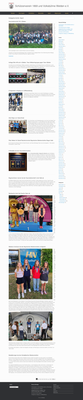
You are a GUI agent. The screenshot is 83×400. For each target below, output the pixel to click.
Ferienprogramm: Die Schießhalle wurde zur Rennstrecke (41, 387)
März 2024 (60, 65)
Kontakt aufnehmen (56, 387)
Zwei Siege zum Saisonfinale (16, 118)
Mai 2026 (60, 41)
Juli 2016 (60, 168)
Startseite (13, 13)
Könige (60, 196)
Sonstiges (60, 191)
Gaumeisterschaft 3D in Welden (17, 21)
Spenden (66, 13)
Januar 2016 (61, 175)
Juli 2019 (60, 120)
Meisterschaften (62, 197)
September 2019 (61, 117)
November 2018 (61, 131)
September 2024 (61, 59)
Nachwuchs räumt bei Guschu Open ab (19, 193)
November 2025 (61, 46)
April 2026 (60, 43)
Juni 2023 (60, 76)
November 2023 (61, 70)
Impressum (55, 390)
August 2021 (61, 97)
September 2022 (61, 86)
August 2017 (61, 152)
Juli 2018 (60, 136)
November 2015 (61, 178)
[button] (72, 13)
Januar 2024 (61, 67)
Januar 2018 (61, 144)
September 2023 (61, 73)
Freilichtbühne (31, 13)
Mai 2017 (60, 157)
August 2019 (61, 118)
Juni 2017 (60, 155)
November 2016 (61, 165)
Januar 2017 (61, 162)
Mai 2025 (60, 49)
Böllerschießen (61, 184)
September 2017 (61, 151)
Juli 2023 (60, 75)
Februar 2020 (61, 109)
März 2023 (60, 80)
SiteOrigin (43, 397)
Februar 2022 (61, 91)
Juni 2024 (60, 62)
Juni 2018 (60, 138)
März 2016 (60, 172)
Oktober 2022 (61, 84)
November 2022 (61, 83)
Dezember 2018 (61, 130)
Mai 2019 (60, 122)
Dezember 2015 (61, 176)
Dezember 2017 (61, 146)
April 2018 (60, 139)
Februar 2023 (61, 81)
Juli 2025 (60, 47)
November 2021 (61, 93)
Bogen (60, 194)
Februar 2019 (61, 126)
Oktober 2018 (61, 133)
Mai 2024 (60, 63)
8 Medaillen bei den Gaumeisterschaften (20, 151)
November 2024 (61, 55)
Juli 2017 (60, 154)
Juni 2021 (60, 101)
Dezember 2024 (61, 54)
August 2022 (61, 88)
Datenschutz (55, 392)
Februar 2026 (61, 44)
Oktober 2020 (61, 104)
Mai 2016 (60, 170)
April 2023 (60, 78)
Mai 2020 (60, 107)
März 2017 (60, 159)
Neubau (60, 189)
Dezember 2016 (61, 163)
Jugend (49, 13)
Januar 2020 (61, 110)
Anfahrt (54, 389)
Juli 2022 (60, 89)
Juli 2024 (60, 60)
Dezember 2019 (61, 112)
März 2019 (60, 125)
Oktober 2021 (61, 94)
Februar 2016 (61, 173)
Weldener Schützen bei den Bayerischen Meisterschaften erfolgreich (27, 247)
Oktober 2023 (61, 72)
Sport (60, 192)
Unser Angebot (21, 13)
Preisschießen (62, 199)
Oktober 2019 (61, 115)
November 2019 (61, 114)
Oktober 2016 (61, 167)
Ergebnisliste (11, 56)
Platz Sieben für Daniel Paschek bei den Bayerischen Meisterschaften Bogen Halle (31, 140)
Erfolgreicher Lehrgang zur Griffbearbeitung (20, 90)
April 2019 (60, 123)
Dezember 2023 (61, 68)
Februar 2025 (61, 52)
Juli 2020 (60, 105)
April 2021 (60, 102)
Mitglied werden (58, 13)
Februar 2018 (61, 143)
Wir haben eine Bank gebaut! (64, 31)
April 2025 (60, 51)
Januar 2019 (61, 128)
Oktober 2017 (61, 149)
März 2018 (60, 141)
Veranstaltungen (61, 202)
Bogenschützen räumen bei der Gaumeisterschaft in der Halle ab (26, 178)
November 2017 (61, 147)
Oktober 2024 (61, 57)
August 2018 (61, 134)
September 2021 (61, 96)
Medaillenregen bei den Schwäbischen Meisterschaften (23, 355)
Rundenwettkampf (62, 200)
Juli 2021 (60, 99)
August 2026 (61, 39)
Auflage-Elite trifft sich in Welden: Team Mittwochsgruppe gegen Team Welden (30, 62)
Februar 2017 (61, 160)
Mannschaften (41, 13)
